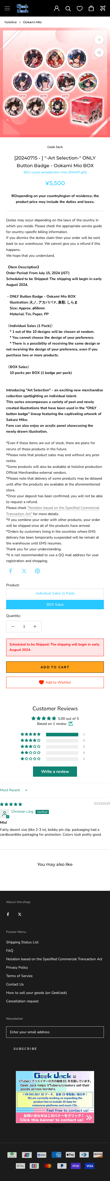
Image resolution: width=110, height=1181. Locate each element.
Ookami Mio (32, 22)
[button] (31, 734)
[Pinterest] (37, 571)
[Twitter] (24, 571)
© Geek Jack (55, 1126)
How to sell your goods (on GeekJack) (36, 992)
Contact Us (15, 984)
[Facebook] (10, 571)
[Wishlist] (79, 8)
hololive (11, 22)
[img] (11, 804)
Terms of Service (19, 975)
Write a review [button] (55, 771)
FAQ (9, 950)
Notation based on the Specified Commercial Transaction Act (54, 959)
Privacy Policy (17, 967)
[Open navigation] (7, 8)
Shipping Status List (22, 942)
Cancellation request (22, 1001)
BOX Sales (55, 604)
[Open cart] (91, 8)
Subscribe (25, 1049)
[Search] (68, 8)
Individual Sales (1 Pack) (55, 593)
